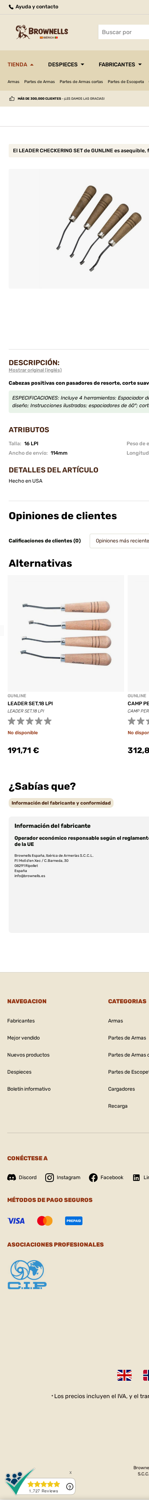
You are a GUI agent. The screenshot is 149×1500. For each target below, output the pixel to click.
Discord (28, 1177)
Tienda (17, 64)
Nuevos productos (28, 1055)
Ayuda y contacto (36, 7)
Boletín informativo (29, 1089)
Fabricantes (117, 64)
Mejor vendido (23, 1038)
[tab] (61, 803)
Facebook (112, 1177)
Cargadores (121, 1089)
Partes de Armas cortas (81, 81)
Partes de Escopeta (126, 81)
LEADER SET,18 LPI (30, 704)
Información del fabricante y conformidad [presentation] (61, 803)
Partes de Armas (39, 81)
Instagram (68, 1177)
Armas (14, 81)
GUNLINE (17, 695)
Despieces (63, 64)
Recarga (118, 1106)
